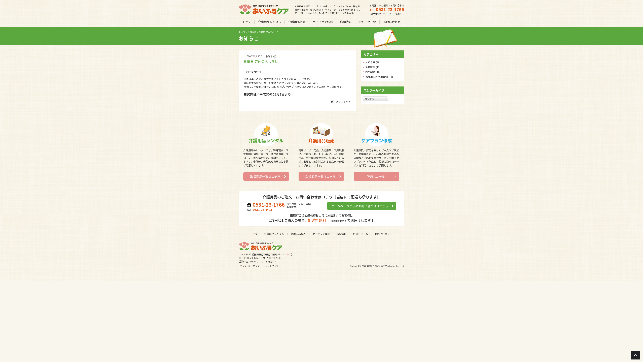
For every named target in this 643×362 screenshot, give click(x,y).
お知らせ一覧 (360, 234)
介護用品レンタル (274, 234)
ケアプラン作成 (321, 234)
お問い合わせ (382, 234)
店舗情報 (341, 234)
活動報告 (370, 67)
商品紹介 (370, 72)
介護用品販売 (298, 234)
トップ (254, 234)
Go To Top (635, 355)
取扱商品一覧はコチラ (265, 176)
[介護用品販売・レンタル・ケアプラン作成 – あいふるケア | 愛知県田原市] (264, 13)
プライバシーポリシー (251, 265)
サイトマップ (271, 265)
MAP (288, 254)
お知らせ (270, 56)
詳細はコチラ (376, 176)
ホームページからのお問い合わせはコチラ (359, 206)
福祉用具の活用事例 (376, 76)
